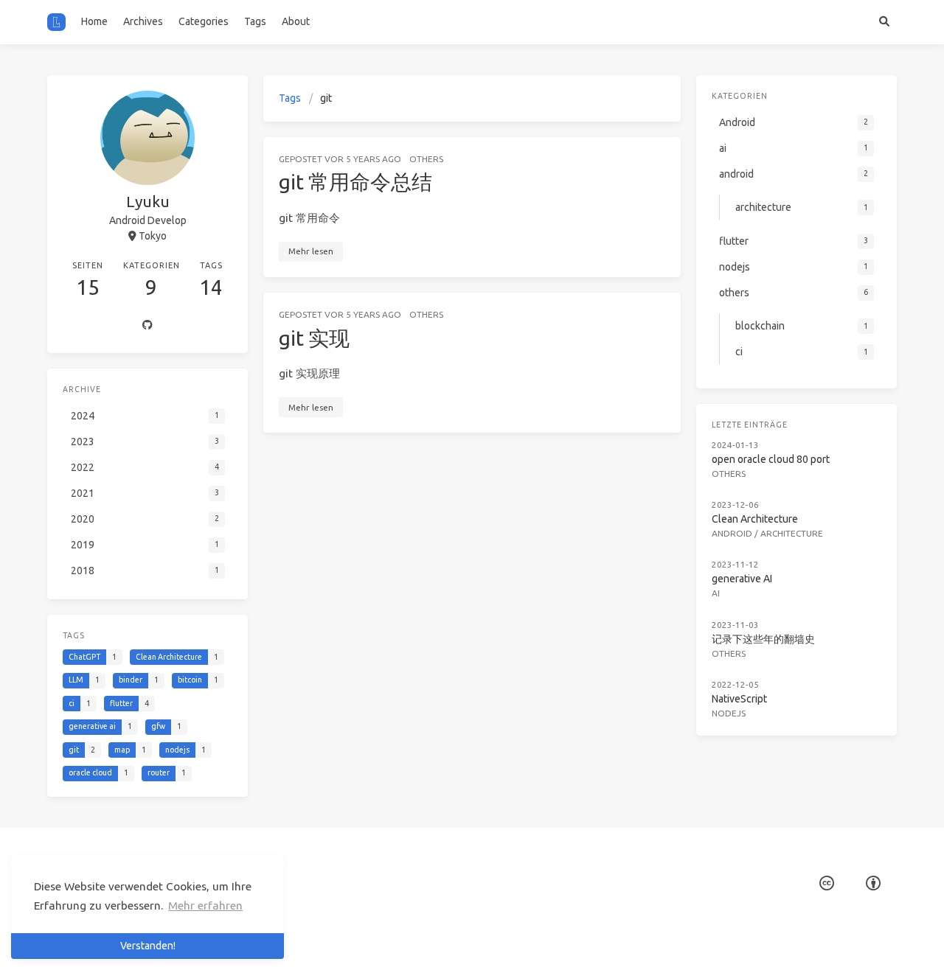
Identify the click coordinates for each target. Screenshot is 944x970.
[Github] (147, 326)
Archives (143, 21)
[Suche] (884, 22)
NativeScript (739, 699)
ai (716, 593)
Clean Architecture (755, 519)
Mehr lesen (310, 251)
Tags (255, 21)
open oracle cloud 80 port (771, 459)
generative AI (742, 579)
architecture (791, 533)
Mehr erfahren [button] (205, 905)
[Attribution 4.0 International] (873, 883)
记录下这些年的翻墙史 (763, 639)
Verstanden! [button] (148, 946)
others (426, 159)
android (732, 533)
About (296, 21)
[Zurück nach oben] (719, 940)
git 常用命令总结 (355, 181)
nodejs (729, 713)
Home (94, 21)
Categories (203, 21)
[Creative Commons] (826, 883)
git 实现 (314, 338)
